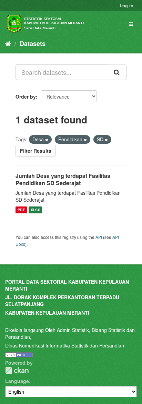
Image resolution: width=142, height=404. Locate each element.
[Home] (8, 43)
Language (17, 380)
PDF (21, 209)
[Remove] (46, 139)
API (98, 237)
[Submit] (117, 72)
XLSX (35, 209)
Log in (126, 5)
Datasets (32, 43)
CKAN (17, 370)
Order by (26, 96)
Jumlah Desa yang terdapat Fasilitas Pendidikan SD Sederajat (63, 179)
